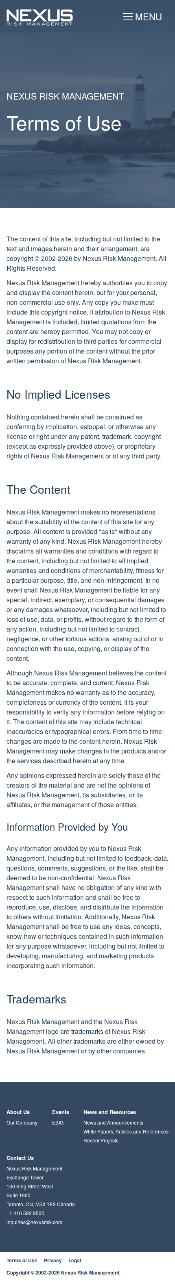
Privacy (53, 1260)
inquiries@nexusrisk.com (34, 1221)
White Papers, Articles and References (125, 1131)
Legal (74, 1260)
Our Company (22, 1122)
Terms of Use (22, 1260)
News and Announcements (113, 1122)
